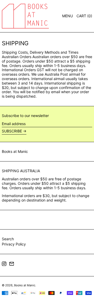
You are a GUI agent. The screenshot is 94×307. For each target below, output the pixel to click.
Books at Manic (15, 151)
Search (8, 239)
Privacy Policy (14, 244)
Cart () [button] (84, 16)
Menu (67, 16)
